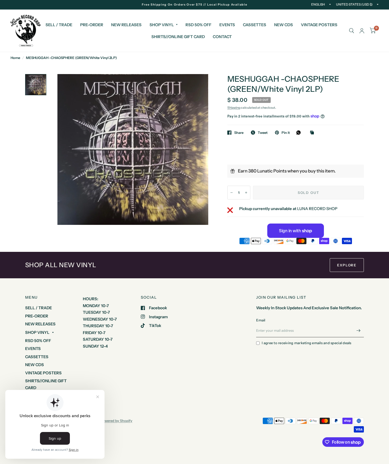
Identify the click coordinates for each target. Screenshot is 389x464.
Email (260, 320)
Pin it (286, 132)
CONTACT (222, 36)
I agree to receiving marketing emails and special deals (306, 343)
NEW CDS (283, 24)
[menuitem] (59, 25)
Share (238, 132)
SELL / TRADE (59, 24)
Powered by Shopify (116, 420)
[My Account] (362, 31)
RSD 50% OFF (198, 24)
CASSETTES (254, 24)
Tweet (263, 132)
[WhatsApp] (299, 132)
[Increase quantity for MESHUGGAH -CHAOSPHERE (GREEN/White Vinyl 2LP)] (246, 192)
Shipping (233, 108)
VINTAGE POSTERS (319, 24)
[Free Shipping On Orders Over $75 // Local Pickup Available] (194, 4)
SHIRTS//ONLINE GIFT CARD (178, 36)
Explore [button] (346, 265)
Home (15, 58)
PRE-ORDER (91, 24)
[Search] (351, 31)
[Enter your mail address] (358, 330)
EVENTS (227, 24)
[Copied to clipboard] (313, 132)
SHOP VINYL (162, 24)
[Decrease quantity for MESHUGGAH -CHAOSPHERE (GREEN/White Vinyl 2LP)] (232, 192)
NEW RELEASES (126, 24)
